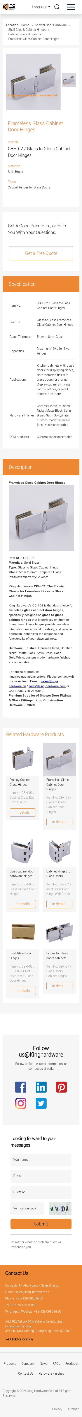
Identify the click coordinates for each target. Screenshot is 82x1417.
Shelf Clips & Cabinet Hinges (27, 29)
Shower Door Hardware (51, 25)
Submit (41, 1224)
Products (10, 1364)
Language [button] (39, 7)
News (43, 1364)
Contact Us (25, 1373)
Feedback (72, 1364)
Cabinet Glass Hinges (22, 34)
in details (23, 812)
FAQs (56, 1364)
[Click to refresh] (60, 1208)
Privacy (57, 1409)
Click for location (21, 1339)
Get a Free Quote (41, 253)
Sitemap (73, 1409)
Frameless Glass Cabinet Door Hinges (33, 39)
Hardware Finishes (51, 1373)
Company (28, 1364)
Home (25, 25)
